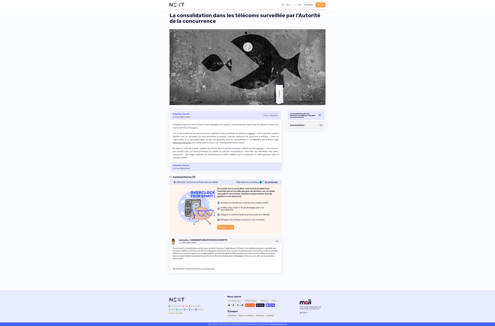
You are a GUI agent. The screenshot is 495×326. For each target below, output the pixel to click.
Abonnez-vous (225, 227)
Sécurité (173, 313)
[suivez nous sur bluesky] (229, 305)
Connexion (308, 5)
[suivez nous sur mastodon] (233, 305)
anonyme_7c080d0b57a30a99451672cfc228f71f (203, 240)
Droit (171, 306)
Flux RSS (251, 305)
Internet (172, 309)
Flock (186, 306)
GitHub (261, 305)
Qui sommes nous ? (234, 301)
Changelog (270, 315)
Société (180, 313)
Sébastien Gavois (181, 114)
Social (193, 309)
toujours (260, 148)
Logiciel (180, 309)
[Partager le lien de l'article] (319, 115)
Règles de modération (246, 315)
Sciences (200, 309)
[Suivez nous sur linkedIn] (242, 305)
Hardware (193, 306)
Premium (320, 5)
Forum (274, 301)
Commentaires (297, 125)
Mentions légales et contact (278, 324)
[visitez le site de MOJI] (305, 303)
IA (199, 306)
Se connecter (271, 182)
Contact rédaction (251, 301)
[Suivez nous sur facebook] (238, 305)
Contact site (264, 301)
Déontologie (232, 315)
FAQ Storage (260, 315)
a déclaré (251, 133)
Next (186, 309)
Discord (271, 305)
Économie (179, 306)
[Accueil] (177, 5)
